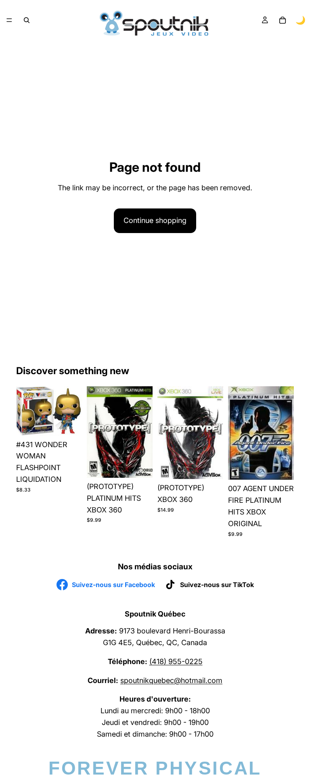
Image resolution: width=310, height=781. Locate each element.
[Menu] (9, 20)
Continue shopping (155, 220)
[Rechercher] (27, 20)
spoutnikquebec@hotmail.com (171, 680)
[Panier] (282, 20)
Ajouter (76, 423)
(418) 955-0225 (176, 661)
